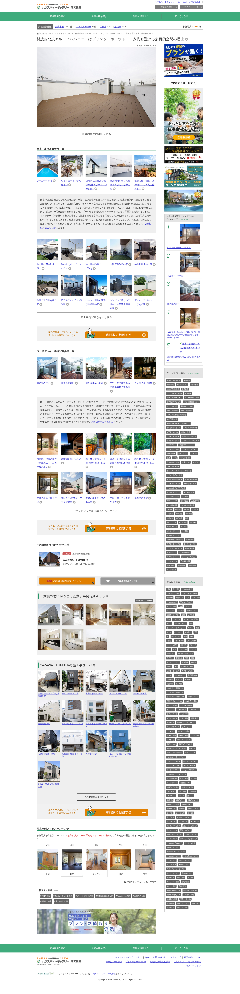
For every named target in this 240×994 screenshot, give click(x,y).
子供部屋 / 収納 (188, 895)
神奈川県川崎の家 (143, 264)
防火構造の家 (44, 724)
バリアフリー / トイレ (186, 445)
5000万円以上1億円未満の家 (176, 415)
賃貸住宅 (185, 389)
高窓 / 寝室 (182, 886)
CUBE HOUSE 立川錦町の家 (48, 785)
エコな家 (185, 496)
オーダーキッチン (190, 544)
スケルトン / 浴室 (186, 705)
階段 (191, 636)
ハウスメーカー (83, 26)
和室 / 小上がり (182, 907)
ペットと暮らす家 (173, 436)
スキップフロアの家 (118, 693)
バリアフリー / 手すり (189, 449)
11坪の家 (170, 514)
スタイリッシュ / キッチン (176, 869)
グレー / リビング (191, 834)
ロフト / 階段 (195, 735)
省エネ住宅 (184, 501)
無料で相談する (141, 16)
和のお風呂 (183, 522)
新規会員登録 (166, 7)
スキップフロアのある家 (190, 440)
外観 (168, 589)
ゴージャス (170, 653)
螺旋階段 (184, 645)
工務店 (103, 26)
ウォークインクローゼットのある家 (179, 471)
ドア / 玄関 (196, 598)
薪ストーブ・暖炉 (173, 671)
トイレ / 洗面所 (172, 705)
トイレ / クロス (194, 709)
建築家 (117, 26)
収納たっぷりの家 (173, 466)
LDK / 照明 (182, 791)
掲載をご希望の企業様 (160, 961)
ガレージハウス (182, 384)
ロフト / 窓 (170, 740)
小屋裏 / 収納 (171, 735)
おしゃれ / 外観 (187, 589)
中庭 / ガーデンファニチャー (176, 748)
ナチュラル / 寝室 (173, 882)
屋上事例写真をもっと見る (96, 317)
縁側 (185, 636)
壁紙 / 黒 (170, 800)
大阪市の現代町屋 (143, 383)
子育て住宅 (194, 384)
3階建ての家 (171, 453)
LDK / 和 (181, 796)
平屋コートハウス (175, 276)
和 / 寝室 (190, 877)
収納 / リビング (172, 830)
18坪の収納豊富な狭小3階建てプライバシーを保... (96, 185)
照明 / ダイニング (173, 847)
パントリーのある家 (174, 484)
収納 (190, 623)
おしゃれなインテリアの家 (176, 488)
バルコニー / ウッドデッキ (176, 757)
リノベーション (193, 966)
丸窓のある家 (141, 498)
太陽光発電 (195, 501)
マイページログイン (191, 7)
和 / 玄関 (194, 778)
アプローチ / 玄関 (186, 602)
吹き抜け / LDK (185, 783)
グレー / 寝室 (171, 886)
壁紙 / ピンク (171, 808)
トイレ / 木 (184, 714)
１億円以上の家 (172, 419)
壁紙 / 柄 (182, 808)
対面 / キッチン (192, 610)
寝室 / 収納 (170, 722)
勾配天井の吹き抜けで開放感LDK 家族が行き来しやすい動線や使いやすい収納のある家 (183, 335)
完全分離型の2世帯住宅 (175, 539)
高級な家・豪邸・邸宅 (174, 397)
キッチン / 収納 (172, 718)
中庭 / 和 (192, 748)
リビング (188, 606)
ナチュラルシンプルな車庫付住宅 (48, 694)
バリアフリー (171, 445)
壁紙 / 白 (190, 796)
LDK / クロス (171, 796)
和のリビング (171, 522)
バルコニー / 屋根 (189, 765)
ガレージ (193, 645)
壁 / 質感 (190, 813)
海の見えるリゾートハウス (96, 725)
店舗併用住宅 (189, 548)
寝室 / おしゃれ (187, 873)
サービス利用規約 (114, 961)
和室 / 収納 (170, 907)
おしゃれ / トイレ (180, 623)
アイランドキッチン (174, 544)
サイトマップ (174, 957)
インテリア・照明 (187, 666)
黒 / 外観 (179, 684)
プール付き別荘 (44, 181)
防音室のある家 (140, 693)
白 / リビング (183, 821)
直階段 (169, 641)
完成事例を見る (57, 16)
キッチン (181, 610)
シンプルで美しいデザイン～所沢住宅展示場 (120, 304)
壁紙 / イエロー (187, 804)
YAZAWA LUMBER (75, 560)
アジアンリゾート (173, 557)
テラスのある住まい (174, 492)
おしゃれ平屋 (171, 570)
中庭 (197, 628)
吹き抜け (188, 632)
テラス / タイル (190, 752)
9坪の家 (186, 509)
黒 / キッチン (171, 864)
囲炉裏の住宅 (43, 383)
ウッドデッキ (176, 636)
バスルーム (177, 619)
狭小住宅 (187, 380)
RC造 (175, 458)
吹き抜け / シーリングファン (176, 774)
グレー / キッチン (185, 860)
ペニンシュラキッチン (174, 548)
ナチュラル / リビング (174, 834)
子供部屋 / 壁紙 (172, 899)
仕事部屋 (185, 662)
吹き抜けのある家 (173, 462)
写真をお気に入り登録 (127, 581)
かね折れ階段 (179, 641)
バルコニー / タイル (173, 761)
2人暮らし (194, 453)
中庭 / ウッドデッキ (184, 740)
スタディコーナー (173, 662)
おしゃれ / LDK (172, 783)
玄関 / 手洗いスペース (174, 701)
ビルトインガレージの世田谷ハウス (120, 755)
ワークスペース (172, 561)
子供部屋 (185, 531)
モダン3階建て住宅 (70, 693)
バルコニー (178, 632)
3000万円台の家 (172, 410)
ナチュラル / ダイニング (188, 839)
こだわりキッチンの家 (174, 393)
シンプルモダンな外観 (189, 593)
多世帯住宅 (190, 539)
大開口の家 (186, 462)
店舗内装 (170, 679)
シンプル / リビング (173, 826)
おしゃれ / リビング (190, 826)
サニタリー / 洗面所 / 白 (175, 688)
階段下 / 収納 (183, 735)
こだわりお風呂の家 (190, 428)
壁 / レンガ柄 (180, 813)
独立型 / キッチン (173, 615)
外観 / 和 (170, 598)
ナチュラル (183, 649)
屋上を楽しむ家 (189, 492)
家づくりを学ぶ (182, 16)
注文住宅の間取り (173, 389)
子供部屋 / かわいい (190, 890)
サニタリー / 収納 (191, 701)
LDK (180, 606)
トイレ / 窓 (170, 709)
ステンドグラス (187, 671)
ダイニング (170, 610)
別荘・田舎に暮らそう (191, 402)
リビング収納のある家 (174, 475)
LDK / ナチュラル (173, 787)
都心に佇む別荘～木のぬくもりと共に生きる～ (144, 185)
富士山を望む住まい (71, 459)
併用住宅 (188, 393)
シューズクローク (173, 727)
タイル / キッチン (173, 873)
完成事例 (59, 26)
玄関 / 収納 (184, 718)
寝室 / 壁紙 (181, 877)
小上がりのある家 (173, 440)
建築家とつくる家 (187, 406)
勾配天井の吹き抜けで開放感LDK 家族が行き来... (47, 463)
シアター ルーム (172, 432)
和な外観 (193, 522)
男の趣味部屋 (185, 561)
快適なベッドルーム (189, 436)
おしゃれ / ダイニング (174, 843)
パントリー (170, 731)
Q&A (185, 2)
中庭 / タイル (171, 744)
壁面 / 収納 (194, 718)
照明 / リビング (185, 830)
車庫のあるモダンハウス (72, 724)
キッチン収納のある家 (174, 479)
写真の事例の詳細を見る (96, 133)
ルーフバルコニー (173, 770)
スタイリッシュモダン (185, 653)
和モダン (184, 527)
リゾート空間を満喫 (192, 397)
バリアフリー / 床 (173, 449)
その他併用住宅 (184, 552)
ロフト (190, 628)
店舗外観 (188, 679)
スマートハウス (172, 501)
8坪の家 (178, 509)
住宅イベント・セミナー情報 (187, 961)
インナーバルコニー (189, 770)
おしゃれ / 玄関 (172, 602)
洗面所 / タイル (193, 697)
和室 (186, 518)
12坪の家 (188, 514)
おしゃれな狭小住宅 (187, 505)
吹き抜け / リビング (184, 817)
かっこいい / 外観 (173, 593)
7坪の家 (169, 509)
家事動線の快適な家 (174, 402)
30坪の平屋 (181, 565)
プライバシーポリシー (136, 961)
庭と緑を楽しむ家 (94, 383)
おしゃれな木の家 (173, 496)
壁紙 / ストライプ (194, 808)
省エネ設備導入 (172, 505)
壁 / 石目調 (170, 817)
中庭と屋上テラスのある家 (179, 247)
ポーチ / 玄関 (171, 606)
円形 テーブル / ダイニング (176, 851)
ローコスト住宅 (172, 406)
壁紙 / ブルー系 (193, 800)
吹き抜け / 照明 (172, 778)
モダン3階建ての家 (46, 754)
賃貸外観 (170, 684)
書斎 (192, 658)
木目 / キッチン (184, 864)
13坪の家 (179, 514)
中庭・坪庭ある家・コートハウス (178, 423)
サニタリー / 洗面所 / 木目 (176, 697)
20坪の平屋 (192, 565)
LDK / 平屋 (192, 791)
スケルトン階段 (172, 645)
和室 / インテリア (183, 903)
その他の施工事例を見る (96, 797)
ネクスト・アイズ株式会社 (104, 973)
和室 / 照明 (170, 903)
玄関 (187, 598)
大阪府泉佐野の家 (119, 264)
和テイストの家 (185, 458)
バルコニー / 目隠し (173, 765)
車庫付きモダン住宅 (94, 693)
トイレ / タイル (172, 714)
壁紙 (176, 666)
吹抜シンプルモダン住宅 (120, 724)
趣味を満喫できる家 (174, 428)
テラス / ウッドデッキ (174, 752)
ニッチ (169, 675)
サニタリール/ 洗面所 (191, 619)
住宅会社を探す (99, 16)
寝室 (183, 615)
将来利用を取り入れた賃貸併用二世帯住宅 (120, 185)
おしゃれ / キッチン (173, 856)
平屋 (168, 458)
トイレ (169, 623)
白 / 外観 (176, 589)
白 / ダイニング (172, 839)
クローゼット (186, 727)
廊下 (186, 658)
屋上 (168, 649)
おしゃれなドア (179, 675)
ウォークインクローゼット (176, 628)
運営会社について (192, 957)
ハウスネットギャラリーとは (167, 2)
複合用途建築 (192, 675)
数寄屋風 (179, 658)
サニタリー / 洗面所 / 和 (175, 692)
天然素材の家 (91, 754)
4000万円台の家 (186, 410)
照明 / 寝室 (185, 882)
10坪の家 (195, 509)
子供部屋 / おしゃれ (173, 895)
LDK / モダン (171, 791)
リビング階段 (191, 641)
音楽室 (169, 666)
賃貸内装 (179, 679)
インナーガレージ (173, 531)
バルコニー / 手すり (190, 761)
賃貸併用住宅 (171, 552)
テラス (169, 632)
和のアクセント (172, 527)
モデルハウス (183, 453)
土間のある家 (185, 432)
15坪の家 (179, 518)
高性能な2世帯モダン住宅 (72, 755)
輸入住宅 (196, 462)
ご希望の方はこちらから (103, 422)
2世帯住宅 (170, 384)
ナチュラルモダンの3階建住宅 (143, 725)
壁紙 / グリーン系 (173, 804)
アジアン (170, 658)
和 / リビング (171, 821)
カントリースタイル (189, 557)
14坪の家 (170, 518)
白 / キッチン (171, 860)
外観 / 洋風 (179, 598)
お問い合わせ (195, 2)
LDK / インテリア (187, 787)
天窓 (195, 632)
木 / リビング (195, 821)
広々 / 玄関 (184, 778)
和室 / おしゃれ (185, 899)
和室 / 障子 (196, 903)
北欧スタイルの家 (190, 484)
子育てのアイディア (174, 535)
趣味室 (193, 662)
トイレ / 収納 (181, 709)
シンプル (193, 649)
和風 (174, 649)
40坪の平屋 (171, 565)
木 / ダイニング (190, 843)
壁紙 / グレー (180, 800)
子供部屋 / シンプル (173, 890)
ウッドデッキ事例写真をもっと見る (96, 510)
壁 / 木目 (170, 813)
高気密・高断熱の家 (174, 380)
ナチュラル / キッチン (190, 856)
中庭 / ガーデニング (185, 744)
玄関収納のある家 (191, 479)
